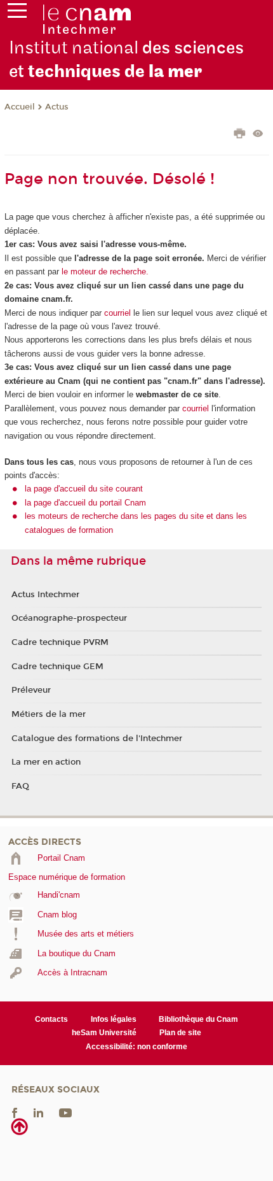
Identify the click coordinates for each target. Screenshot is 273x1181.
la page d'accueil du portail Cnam (85, 502)
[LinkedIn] (38, 1112)
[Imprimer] (239, 135)
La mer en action (46, 762)
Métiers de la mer (48, 714)
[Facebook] (14, 1112)
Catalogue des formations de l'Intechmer (96, 738)
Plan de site (180, 1032)
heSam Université (104, 1032)
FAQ (20, 786)
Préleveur (31, 690)
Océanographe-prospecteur (69, 618)
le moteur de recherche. (104, 271)
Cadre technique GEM (57, 666)
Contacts (51, 1019)
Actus (57, 107)
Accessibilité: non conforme (136, 1046)
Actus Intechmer (45, 595)
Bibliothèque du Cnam (198, 1019)
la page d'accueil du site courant (84, 488)
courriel (117, 313)
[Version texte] (258, 135)
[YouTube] (65, 1112)
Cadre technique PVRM (60, 642)
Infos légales (113, 1019)
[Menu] (17, 13)
